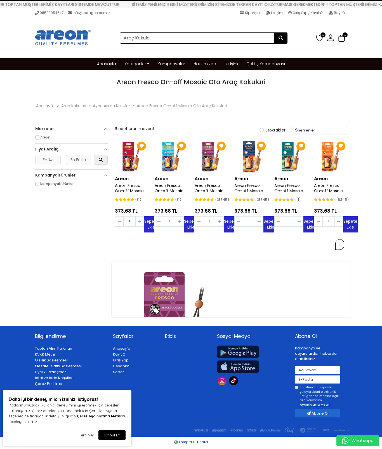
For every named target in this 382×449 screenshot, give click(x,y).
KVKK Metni (45, 354)
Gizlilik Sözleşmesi (51, 360)
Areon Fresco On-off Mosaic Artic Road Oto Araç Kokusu (169, 188)
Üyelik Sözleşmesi (51, 372)
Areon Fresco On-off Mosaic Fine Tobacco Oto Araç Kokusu (290, 188)
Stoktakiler (275, 130)
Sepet (118, 372)
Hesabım (121, 366)
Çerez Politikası (49, 383)
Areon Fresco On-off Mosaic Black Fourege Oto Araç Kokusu (211, 188)
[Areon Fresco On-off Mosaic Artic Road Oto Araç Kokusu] (171, 156)
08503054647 (52, 12)
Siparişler (252, 12)
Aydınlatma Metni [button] (315, 404)
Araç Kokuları (73, 106)
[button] (341, 38)
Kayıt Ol (119, 354)
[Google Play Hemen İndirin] (252, 351)
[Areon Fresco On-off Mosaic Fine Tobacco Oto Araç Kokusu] (290, 156)
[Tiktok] (234, 380)
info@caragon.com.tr (91, 12)
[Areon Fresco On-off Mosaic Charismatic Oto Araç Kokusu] (250, 156)
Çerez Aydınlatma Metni (99, 416)
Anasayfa (106, 64)
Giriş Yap (121, 360)
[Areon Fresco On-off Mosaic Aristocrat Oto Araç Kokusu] (131, 156)
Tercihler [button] (86, 435)
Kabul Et (112, 435)
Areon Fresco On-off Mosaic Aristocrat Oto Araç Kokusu (129, 188)
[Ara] (280, 38)
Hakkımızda (205, 64)
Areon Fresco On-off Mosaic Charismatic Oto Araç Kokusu (250, 188)
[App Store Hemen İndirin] (252, 366)
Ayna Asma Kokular (111, 106)
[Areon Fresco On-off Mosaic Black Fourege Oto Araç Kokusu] (211, 156)
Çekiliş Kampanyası (265, 64)
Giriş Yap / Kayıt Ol (308, 12)
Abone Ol (320, 413)
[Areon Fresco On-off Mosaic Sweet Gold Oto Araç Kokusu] (330, 156)
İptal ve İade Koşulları (54, 377)
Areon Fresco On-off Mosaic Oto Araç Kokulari (182, 106)
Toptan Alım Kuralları (53, 348)
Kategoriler (135, 64)
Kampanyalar (171, 64)
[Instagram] (222, 380)
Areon (122, 178)
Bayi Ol (339, 12)
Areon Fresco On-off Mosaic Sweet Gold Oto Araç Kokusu (329, 188)
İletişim (277, 12)
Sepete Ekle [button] (350, 224)
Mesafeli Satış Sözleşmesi (58, 366)
